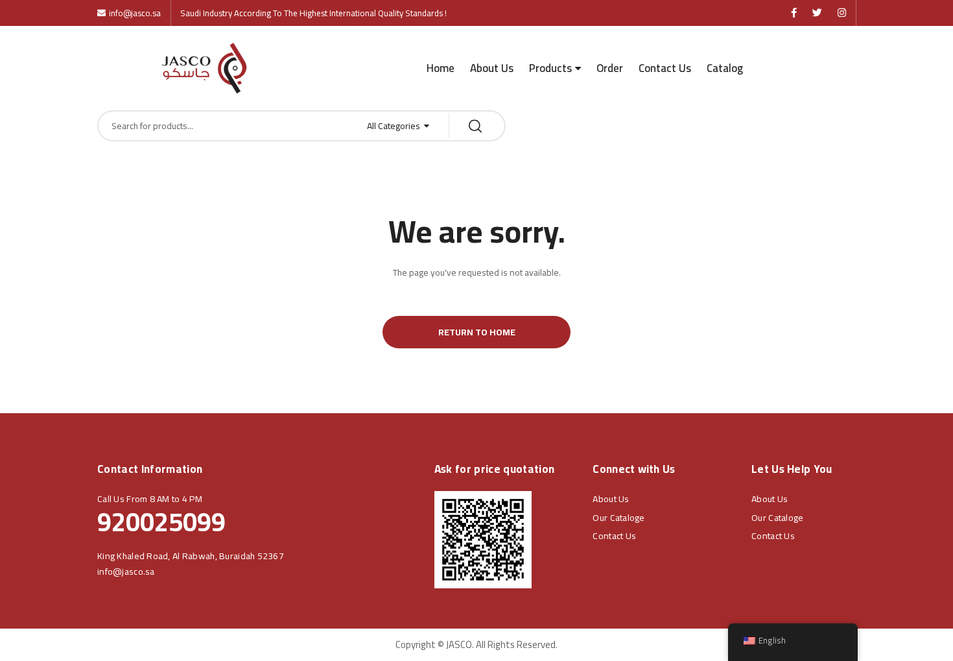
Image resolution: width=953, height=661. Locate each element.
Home (440, 68)
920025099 (161, 522)
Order (609, 68)
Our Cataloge (618, 518)
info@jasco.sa (126, 571)
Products (550, 68)
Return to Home (476, 332)
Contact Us (665, 68)
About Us (491, 68)
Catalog (725, 68)
